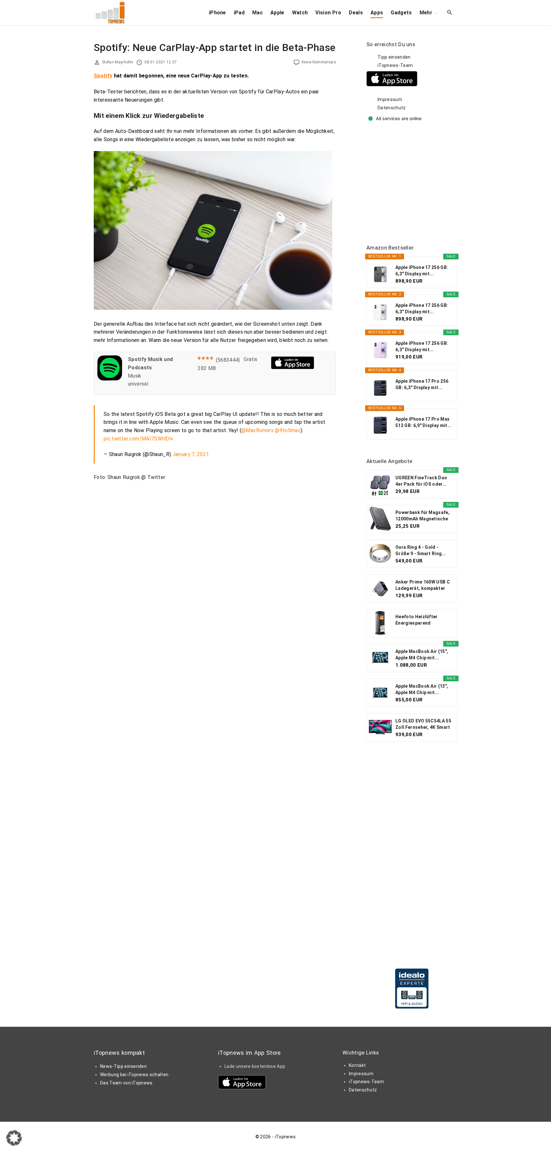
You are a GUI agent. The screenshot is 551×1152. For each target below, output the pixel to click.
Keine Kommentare (319, 62)
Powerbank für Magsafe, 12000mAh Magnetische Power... (422, 516)
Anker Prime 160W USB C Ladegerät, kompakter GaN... (422, 585)
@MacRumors (257, 430)
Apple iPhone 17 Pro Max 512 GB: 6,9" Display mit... (423, 422)
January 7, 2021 (191, 454)
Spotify (103, 76)
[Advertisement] (414, 183)
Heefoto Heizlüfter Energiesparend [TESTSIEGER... (416, 620)
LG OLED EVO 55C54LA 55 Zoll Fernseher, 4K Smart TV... (423, 724)
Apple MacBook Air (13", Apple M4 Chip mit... (421, 689)
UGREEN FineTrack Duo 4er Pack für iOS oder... (421, 481)
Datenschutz (392, 107)
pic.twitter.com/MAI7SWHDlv (138, 439)
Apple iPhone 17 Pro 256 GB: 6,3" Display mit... (421, 384)
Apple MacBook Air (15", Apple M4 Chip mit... (421, 654)
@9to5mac (288, 430)
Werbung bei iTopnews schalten (134, 1074)
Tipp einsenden (394, 57)
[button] (14, 1138)
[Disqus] (215, 565)
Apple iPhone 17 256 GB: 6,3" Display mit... (421, 270)
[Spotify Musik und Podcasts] (109, 379)
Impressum (390, 99)
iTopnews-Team (395, 65)
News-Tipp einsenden (123, 1066)
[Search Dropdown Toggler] (449, 13)
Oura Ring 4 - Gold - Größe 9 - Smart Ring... (420, 550)
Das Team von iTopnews (126, 1082)
